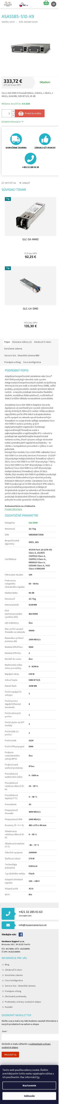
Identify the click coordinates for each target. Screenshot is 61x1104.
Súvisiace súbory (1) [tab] (22, 342)
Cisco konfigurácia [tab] (32, 362)
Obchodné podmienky (16, 996)
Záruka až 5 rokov (13, 970)
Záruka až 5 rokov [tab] (42, 342)
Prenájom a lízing (13, 991)
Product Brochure (13, 509)
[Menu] (53, 4)
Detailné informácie (11, 121)
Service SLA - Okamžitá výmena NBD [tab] (21, 355)
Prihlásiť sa (10, 1054)
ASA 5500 (33, 522)
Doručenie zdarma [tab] (13, 348)
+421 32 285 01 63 (30, 913)
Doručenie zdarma (14, 975)
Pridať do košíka (33, 113)
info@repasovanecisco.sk (33, 925)
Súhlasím (29, 1096)
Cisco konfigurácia (14, 980)
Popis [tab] (7, 342)
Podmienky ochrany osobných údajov (23, 1002)
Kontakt (9, 1007)
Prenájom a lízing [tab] (12, 362)
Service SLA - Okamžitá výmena (20, 986)
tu (38, 1077)
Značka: (8, 21)
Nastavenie (29, 1085)
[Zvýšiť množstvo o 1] (13, 111)
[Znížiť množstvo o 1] (13, 115)
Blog (7, 964)
